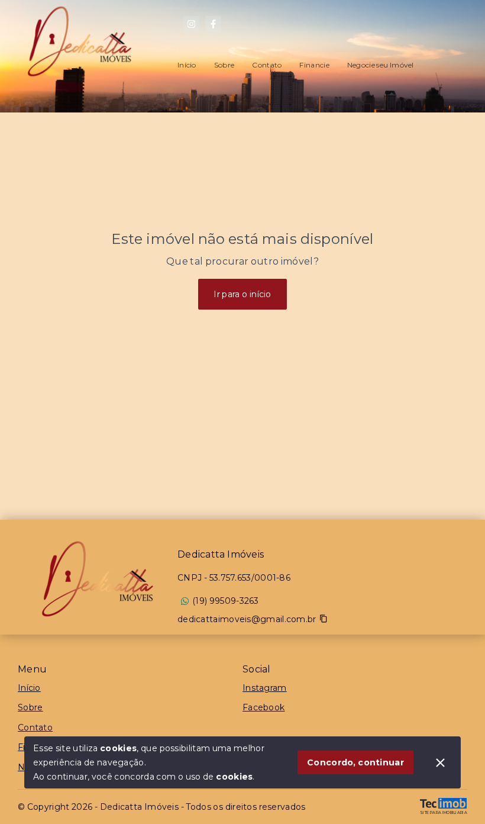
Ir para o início (242, 294)
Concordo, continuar (355, 762)
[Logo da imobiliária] (97, 578)
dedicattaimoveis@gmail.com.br (246, 619)
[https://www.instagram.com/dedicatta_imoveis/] (191, 24)
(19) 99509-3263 (225, 601)
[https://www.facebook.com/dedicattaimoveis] (213, 24)
